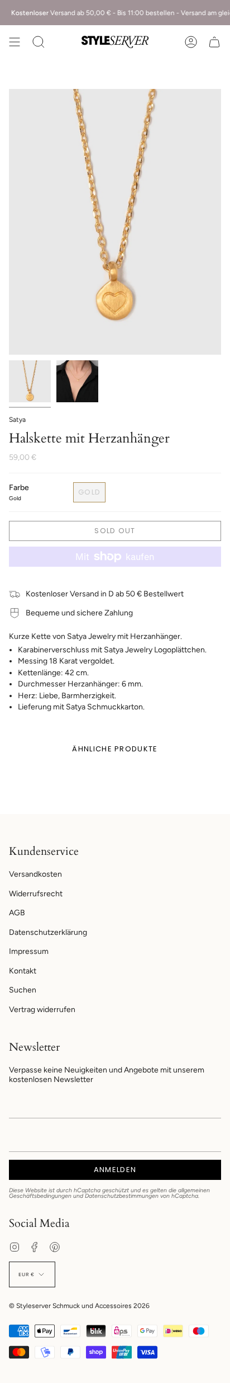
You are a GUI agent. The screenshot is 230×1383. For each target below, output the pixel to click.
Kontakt (22, 971)
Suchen (22, 990)
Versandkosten (35, 874)
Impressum (29, 951)
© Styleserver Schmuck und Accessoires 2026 (79, 1306)
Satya (17, 420)
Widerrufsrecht (36, 894)
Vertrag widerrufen (42, 1009)
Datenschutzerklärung (48, 932)
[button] (38, 42)
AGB (17, 913)
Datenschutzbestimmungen (122, 1195)
